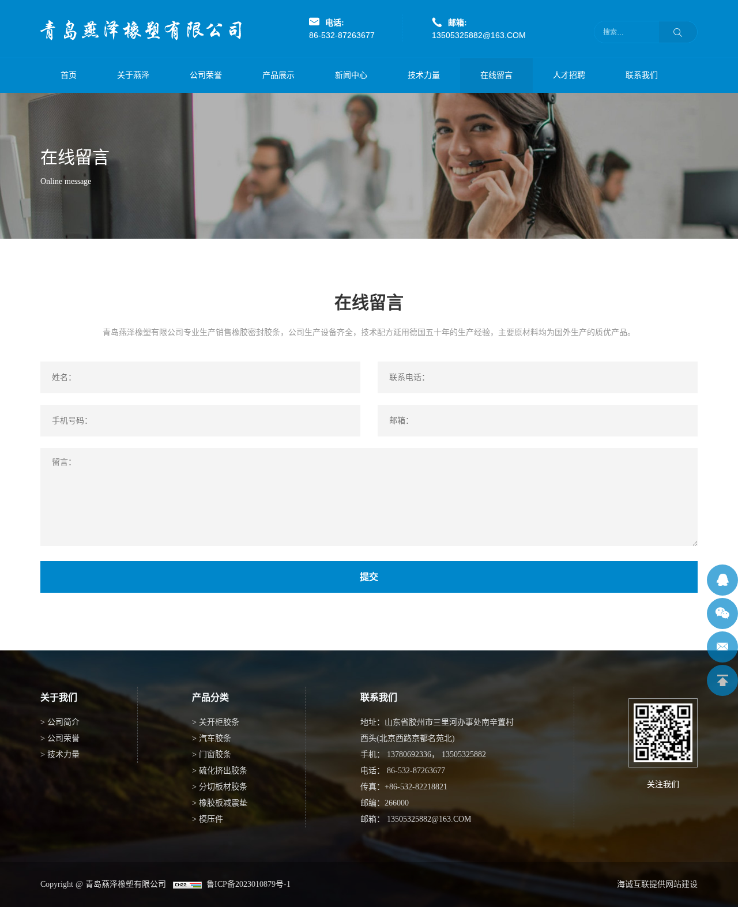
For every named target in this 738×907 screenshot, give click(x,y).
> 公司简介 (60, 722)
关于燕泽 (133, 75)
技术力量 (424, 75)
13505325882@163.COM (479, 35)
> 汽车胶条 (211, 738)
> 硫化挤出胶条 (219, 770)
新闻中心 (351, 75)
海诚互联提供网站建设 (657, 884)
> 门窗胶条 (211, 754)
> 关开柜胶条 (215, 722)
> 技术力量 (60, 754)
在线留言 (496, 75)
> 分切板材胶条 (219, 786)
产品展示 (278, 75)
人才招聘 (569, 75)
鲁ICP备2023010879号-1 (246, 884)
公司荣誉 (206, 75)
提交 (369, 577)
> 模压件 (207, 819)
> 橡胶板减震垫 (219, 803)
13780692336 (409, 754)
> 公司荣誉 (60, 738)
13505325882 (464, 754)
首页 (69, 75)
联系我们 (642, 75)
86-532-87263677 (342, 35)
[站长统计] (187, 884)
